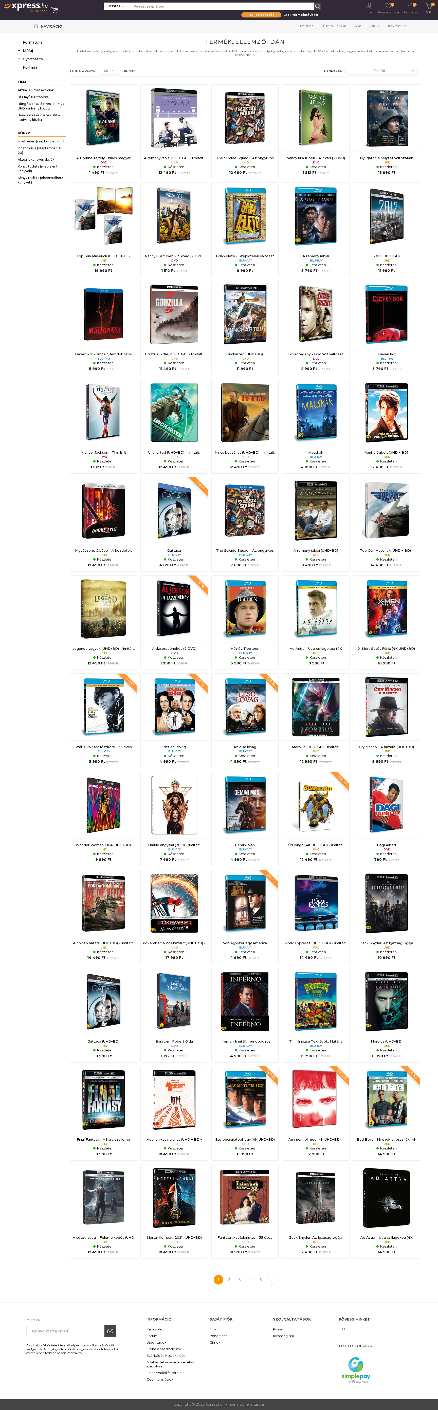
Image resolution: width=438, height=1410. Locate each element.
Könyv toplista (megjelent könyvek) (38, 168)
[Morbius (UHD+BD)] (386, 1015)
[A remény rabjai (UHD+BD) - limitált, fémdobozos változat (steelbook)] (174, 132)
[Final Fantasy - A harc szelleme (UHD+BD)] (103, 1113)
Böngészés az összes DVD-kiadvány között (39, 117)
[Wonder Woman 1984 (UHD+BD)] (103, 819)
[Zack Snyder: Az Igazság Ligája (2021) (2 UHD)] (386, 917)
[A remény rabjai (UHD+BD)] (315, 524)
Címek (215, 1342)
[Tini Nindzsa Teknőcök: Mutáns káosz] (315, 1015)
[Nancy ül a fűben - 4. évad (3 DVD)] (315, 132)
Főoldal (308, 26)
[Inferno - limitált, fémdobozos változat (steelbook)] (245, 1015)
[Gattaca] (174, 524)
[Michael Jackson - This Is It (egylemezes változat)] (103, 426)
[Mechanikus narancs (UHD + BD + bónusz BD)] (174, 1113)
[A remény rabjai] (315, 230)
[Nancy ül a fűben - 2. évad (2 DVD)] (174, 230)
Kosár (277, 1329)
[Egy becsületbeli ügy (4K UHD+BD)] (245, 1113)
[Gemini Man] (245, 819)
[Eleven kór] (386, 328)
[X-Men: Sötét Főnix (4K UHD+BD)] (386, 623)
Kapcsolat (398, 26)
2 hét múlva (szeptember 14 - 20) (40, 150)
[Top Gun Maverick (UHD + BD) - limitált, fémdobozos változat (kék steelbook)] (386, 524)
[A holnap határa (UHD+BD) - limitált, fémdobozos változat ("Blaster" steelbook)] (103, 917)
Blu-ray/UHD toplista (33, 97)
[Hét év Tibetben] (245, 623)
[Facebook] (344, 1329)
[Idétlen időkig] (174, 721)
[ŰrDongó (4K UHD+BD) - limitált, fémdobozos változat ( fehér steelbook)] (315, 819)
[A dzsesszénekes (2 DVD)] (174, 623)
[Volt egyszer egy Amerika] (245, 917)
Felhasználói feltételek (165, 1373)
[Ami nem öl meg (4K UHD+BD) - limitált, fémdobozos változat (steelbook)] (315, 1113)
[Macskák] (315, 426)
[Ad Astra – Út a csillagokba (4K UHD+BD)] (315, 623)
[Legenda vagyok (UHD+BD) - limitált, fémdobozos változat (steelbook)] (103, 623)
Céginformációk (160, 1379)
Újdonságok (334, 26)
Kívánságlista (283, 1336)
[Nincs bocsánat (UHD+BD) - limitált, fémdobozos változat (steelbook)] (245, 426)
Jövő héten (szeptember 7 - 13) (41, 141)
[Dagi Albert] (386, 819)
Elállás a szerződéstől (164, 1349)
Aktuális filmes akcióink (36, 90)
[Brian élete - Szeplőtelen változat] (245, 230)
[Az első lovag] (245, 721)
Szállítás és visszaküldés (166, 1355)
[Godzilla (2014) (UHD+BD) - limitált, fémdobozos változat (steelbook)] (174, 328)
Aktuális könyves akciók (36, 159)
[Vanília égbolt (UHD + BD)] (386, 426)
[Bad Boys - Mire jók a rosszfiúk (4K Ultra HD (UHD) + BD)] (386, 1113)
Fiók (369, 12)
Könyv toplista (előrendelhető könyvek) (40, 180)
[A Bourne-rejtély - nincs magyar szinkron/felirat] (103, 132)
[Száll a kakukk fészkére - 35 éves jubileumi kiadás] (103, 721)
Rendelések (220, 1336)
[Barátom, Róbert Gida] (174, 1015)
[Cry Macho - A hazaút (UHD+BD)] (386, 721)
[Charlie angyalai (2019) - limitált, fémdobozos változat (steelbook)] (174, 819)
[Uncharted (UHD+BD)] (245, 328)
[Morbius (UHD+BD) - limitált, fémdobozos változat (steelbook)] (315, 721)
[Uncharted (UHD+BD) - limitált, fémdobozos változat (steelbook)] (174, 426)
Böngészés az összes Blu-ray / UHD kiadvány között (41, 106)
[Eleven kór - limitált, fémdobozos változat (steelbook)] (103, 328)
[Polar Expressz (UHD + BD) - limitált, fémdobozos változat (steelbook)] (315, 917)
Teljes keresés (261, 15)
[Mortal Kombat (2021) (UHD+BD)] (174, 1211)
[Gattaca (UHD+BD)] (103, 1015)
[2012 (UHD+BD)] (386, 230)
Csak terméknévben (300, 15)
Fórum (374, 26)
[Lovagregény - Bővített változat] (315, 328)
